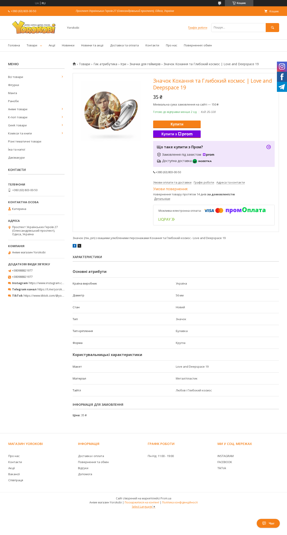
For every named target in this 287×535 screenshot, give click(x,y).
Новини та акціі (92, 45)
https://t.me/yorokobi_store (56, 289)
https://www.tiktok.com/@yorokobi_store (51, 295)
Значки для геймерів (145, 64)
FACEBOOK (224, 462)
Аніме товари (17, 109)
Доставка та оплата (124, 45)
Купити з (169, 134)
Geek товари (17, 125)
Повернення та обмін (93, 462)
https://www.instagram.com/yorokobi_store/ (59, 283)
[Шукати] (272, 27)
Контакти (152, 45)
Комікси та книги (20, 133)
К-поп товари (17, 117)
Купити (177, 124)
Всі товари (15, 77)
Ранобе (13, 101)
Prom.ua (166, 498)
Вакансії (14, 474)
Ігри (123, 64)
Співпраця (15, 480)
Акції (52, 45)
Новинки (68, 45)
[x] (79, 246)
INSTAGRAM (225, 456)
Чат (271, 523)
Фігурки (13, 85)
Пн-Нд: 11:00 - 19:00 (161, 456)
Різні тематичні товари (24, 141)
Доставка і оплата (91, 456)
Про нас (171, 45)
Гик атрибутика (105, 64)
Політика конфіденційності (180, 502)
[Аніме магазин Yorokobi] (35, 34)
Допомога (85, 474)
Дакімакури (16, 157)
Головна (14, 45)
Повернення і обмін (198, 45)
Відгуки (83, 468)
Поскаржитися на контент (142, 502)
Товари (32, 45)
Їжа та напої (16, 149)
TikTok (221, 468)
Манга (12, 93)
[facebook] (74, 246)
